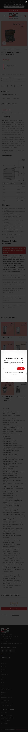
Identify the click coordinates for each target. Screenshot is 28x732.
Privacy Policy (14, 374)
